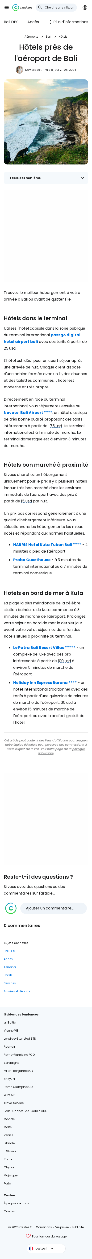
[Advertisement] (46, 236)
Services (10, 983)
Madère (9, 1119)
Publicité (78, 1227)
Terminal (10, 967)
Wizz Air (9, 1095)
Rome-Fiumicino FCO (19, 1055)
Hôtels (63, 37)
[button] (6, 7)
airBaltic (10, 1022)
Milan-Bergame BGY (18, 1071)
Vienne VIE (11, 1030)
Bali (48, 37)
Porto (7, 1183)
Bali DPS (11, 22)
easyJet (9, 1079)
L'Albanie (10, 1151)
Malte (8, 1127)
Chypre (9, 1167)
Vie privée (62, 1227)
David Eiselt (33, 70)
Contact (10, 1211)
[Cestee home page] (22, 7)
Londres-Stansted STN (20, 1039)
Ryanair (9, 1047)
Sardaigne (11, 1063)
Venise (8, 1135)
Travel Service (14, 1103)
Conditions (44, 1227)
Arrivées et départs (17, 991)
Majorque (10, 1175)
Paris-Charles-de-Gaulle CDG (25, 1111)
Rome (8, 1159)
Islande (9, 1143)
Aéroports (31, 37)
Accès (33, 22)
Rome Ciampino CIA (18, 1087)
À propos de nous (16, 1203)
